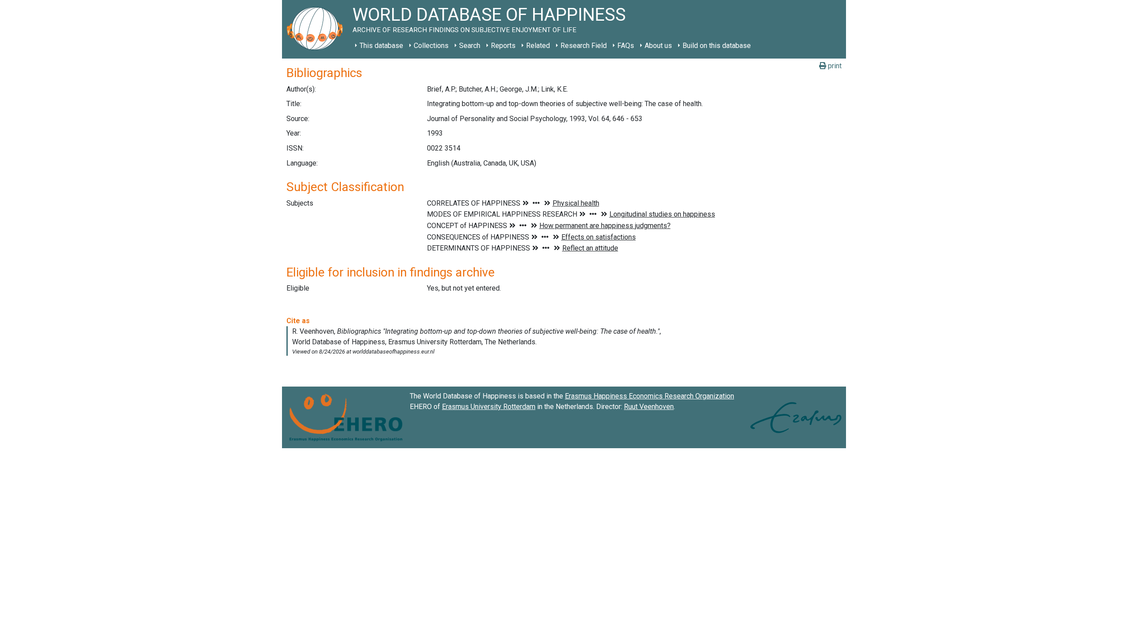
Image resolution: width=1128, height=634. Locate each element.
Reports (503, 45)
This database (381, 45)
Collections (431, 45)
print (834, 66)
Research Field (583, 45)
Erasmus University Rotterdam (488, 406)
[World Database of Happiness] (317, 29)
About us (658, 45)
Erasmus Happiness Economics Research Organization (649, 396)
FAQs (625, 45)
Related (538, 45)
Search (469, 45)
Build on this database (717, 45)
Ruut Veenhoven (649, 406)
